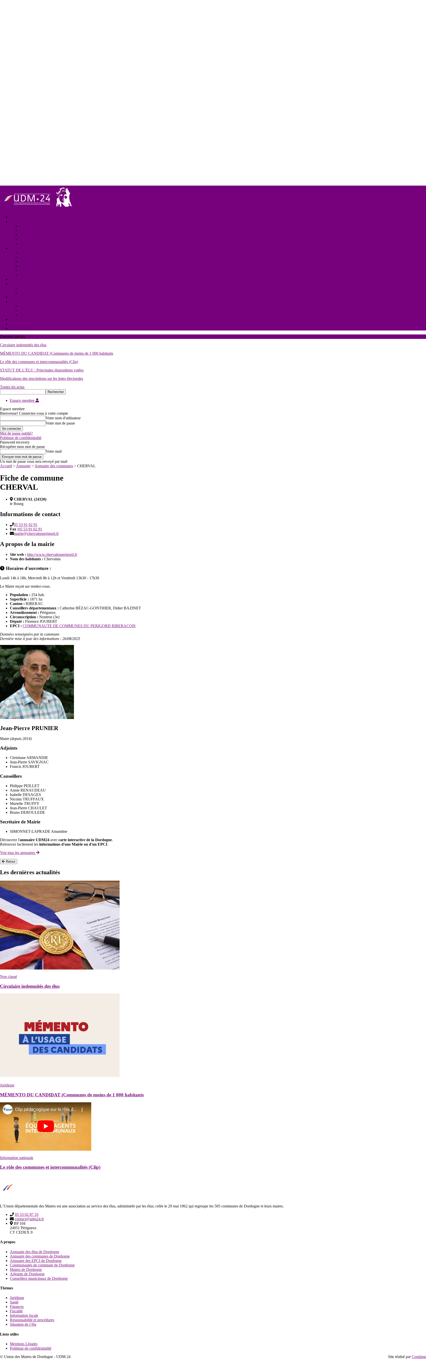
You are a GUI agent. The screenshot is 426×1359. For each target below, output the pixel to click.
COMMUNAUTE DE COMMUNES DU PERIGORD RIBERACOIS (79, 626)
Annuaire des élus (34, 315)
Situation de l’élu (23, 1324)
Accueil (16, 217)
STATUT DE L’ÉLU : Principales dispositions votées (42, 370)
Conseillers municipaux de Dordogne (39, 1278)
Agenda (16, 297)
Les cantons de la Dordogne (41, 266)
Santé (14, 1302)
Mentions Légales (23, 1344)
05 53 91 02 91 (25, 525)
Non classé (8, 976)
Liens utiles (19, 324)
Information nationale (16, 1158)
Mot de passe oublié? (16, 433)
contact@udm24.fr (29, 1219)
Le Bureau (28, 230)
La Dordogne (20, 248)
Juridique (7, 1085)
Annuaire (17, 301)
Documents (19, 319)
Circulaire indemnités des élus (23, 345)
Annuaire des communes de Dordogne (40, 1256)
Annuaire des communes (39, 306)
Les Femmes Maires (35, 261)
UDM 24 (17, 221)
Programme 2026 (33, 288)
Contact (16, 328)
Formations (18, 284)
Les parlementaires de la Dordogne (47, 270)
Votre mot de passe (60, 423)
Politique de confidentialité (20, 438)
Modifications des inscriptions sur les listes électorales (41, 378)
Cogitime (419, 1357)
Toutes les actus (12, 387)
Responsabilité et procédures (32, 1320)
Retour (10, 861)
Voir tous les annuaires (18, 853)
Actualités (17, 279)
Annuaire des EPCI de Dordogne (36, 1261)
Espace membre (23, 400)
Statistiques (28, 257)
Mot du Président (33, 226)
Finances (17, 1306)
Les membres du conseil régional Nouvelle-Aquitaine (61, 275)
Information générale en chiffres (44, 253)
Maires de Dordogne (26, 1269)
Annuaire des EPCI (35, 310)
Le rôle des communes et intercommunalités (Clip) (39, 362)
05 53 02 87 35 (26, 1214)
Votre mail (54, 451)
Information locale (24, 1315)
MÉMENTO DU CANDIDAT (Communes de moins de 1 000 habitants (56, 353)
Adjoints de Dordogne (27, 1274)
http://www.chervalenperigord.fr (52, 554)
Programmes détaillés (36, 293)
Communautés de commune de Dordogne (42, 1265)
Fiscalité (16, 1311)
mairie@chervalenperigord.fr (36, 533)
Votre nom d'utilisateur (63, 418)
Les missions (30, 239)
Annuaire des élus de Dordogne (34, 1252)
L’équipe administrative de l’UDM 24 (49, 244)
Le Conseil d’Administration (42, 235)
